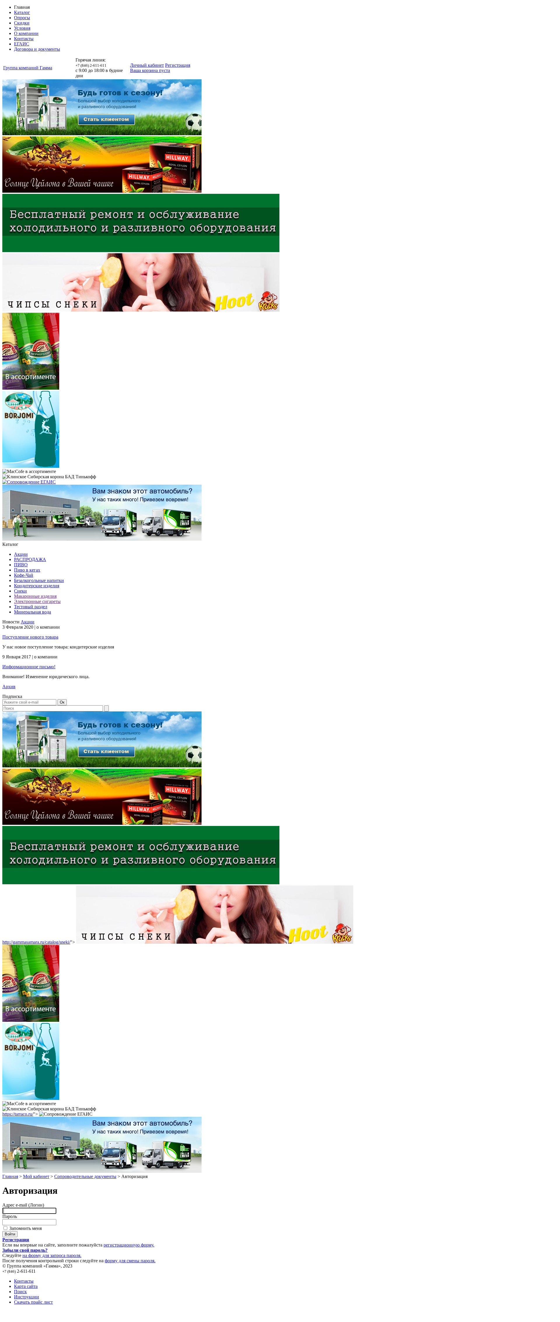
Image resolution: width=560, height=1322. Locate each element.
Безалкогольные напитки (39, 580)
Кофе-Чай (23, 575)
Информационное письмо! (28, 666)
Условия (22, 28)
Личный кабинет (147, 65)
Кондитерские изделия (36, 585)
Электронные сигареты (37, 601)
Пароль (9, 1216)
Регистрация (177, 65)
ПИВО (21, 564)
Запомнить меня (25, 1228)
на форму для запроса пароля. (51, 1255)
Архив (8, 686)
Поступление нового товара (30, 636)
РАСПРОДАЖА (30, 559)
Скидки (21, 22)
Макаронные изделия (35, 596)
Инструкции (26, 1296)
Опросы (22, 17)
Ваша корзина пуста (150, 70)
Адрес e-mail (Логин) (23, 1205)
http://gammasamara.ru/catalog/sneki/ (36, 942)
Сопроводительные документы (85, 1176)
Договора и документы (37, 49)
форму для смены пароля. (130, 1260)
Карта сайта (26, 1286)
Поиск (20, 1291)
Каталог (22, 12)
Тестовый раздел (30, 606)
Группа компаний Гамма (27, 67)
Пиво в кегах (27, 569)
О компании (26, 33)
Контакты (24, 38)
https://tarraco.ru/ (17, 1114)
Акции (21, 554)
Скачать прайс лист (33, 1302)
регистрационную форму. (129, 1244)
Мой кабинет (36, 1176)
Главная (10, 1176)
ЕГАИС (21, 43)
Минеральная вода (32, 611)
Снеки (20, 590)
